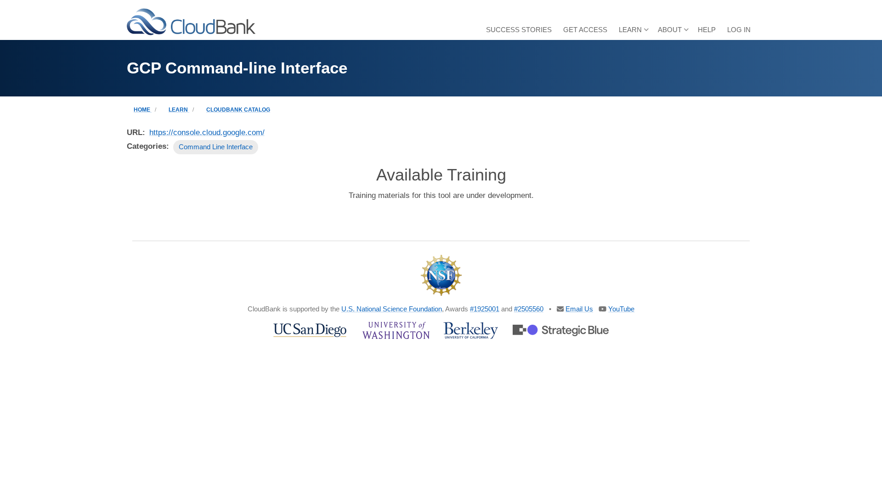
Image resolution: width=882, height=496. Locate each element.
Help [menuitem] (707, 30)
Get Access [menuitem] (585, 30)
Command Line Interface (216, 147)
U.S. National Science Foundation (391, 309)
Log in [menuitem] (739, 30)
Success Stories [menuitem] (519, 30)
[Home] (191, 21)
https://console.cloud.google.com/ (207, 132)
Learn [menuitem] (634, 33)
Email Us (579, 309)
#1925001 (484, 309)
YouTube (621, 309)
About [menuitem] (673, 33)
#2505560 (528, 309)
